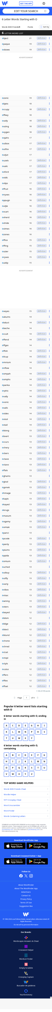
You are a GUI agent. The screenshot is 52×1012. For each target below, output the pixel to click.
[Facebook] (21, 876)
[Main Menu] (49, 3)
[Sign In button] (43, 3)
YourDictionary (26, 994)
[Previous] (14, 697)
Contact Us (26, 895)
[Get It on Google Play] (37, 846)
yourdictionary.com (7, 829)
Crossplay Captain (26, 977)
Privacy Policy (26, 899)
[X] (26, 876)
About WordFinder (26, 885)
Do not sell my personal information (26, 925)
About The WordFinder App (26, 888)
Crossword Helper (26, 950)
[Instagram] (31, 876)
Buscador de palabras (26, 985)
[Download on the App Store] (14, 846)
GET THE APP (26, 3)
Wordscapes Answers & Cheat (26, 941)
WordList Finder (26, 959)
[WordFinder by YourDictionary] (5, 3)
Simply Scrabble (26, 968)
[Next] (37, 697)
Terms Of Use (26, 902)
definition (42, 38)
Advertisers (26, 892)
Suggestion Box (26, 906)
